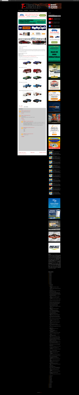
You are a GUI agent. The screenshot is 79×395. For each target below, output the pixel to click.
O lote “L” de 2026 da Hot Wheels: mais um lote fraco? (56, 156)
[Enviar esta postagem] (21, 105)
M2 (51, 261)
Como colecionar (54, 256)
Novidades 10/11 (51, 345)
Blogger (41, 392)
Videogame (59, 267)
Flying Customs (51, 258)
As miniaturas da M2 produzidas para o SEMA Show (55, 294)
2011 (49, 385)
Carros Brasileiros (58, 255)
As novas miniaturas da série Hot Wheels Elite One (55, 293)
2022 (49, 276)
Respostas (23, 119)
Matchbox (59, 261)
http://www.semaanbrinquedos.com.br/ (32, 56)
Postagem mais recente (22, 152)
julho (50, 377)
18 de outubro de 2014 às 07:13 (30, 127)
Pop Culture (56, 263)
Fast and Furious (59, 257)
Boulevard (49, 255)
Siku (55, 265)
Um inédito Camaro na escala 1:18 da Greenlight (55, 344)
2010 (49, 386)
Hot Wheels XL (56, 260)
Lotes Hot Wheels (20, 10)
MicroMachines (49, 262)
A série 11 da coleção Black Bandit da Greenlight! (55, 337)
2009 (49, 387)
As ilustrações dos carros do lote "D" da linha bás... (55, 290)
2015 (49, 282)
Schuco (54, 265)
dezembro (51, 284)
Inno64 (60, 260)
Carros (55, 255)
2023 (49, 275)
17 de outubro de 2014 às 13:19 (26, 115)
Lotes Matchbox (26, 10)
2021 (49, 277)
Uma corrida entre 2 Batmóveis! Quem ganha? (54, 303)
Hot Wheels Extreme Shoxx (52, 366)
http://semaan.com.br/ (25, 56)
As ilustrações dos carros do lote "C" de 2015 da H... (55, 339)
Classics (50, 256)
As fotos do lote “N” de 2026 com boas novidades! (56, 169)
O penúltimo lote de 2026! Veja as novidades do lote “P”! (56, 165)
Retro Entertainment (58, 264)
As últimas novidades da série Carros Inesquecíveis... (53, 331)
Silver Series (57, 265)
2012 (49, 384)
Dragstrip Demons (52, 257)
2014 (49, 283)
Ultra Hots (56, 267)
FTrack (22, 115)
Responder (22, 118)
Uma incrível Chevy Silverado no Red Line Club (55, 338)
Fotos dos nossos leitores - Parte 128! (54, 304)
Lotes (49, 261)
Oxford (53, 263)
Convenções (58, 256)
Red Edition (54, 264)
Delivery (49, 257)
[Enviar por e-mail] (24, 106)
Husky (58, 260)
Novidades (21, 106)
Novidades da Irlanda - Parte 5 (53, 291)
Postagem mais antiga (42, 152)
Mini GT (53, 262)
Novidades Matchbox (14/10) (53, 335)
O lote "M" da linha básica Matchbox (53, 356)
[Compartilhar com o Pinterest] (27, 106)
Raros (51, 264)
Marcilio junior (25, 127)
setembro (51, 375)
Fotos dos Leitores (58, 258)
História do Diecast (31, 10)
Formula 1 (55, 258)
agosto (50, 376)
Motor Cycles (56, 262)
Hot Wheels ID (53, 260)
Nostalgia (60, 262)
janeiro (50, 382)
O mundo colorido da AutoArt (53, 312)
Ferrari (49, 258)
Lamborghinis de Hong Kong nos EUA (54, 313)
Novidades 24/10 (51, 307)
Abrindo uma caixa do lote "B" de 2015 (54, 305)
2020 (49, 278)
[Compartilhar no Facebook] (26, 106)
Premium (60, 263)
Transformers (51, 267)
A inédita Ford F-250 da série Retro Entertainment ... (55, 302)
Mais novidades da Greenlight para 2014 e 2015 (55, 292)
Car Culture (52, 255)
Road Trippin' (51, 265)
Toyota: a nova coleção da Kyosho (53, 350)
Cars (48, 256)
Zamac (55, 268)
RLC (49, 265)
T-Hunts (59, 266)
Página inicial (32, 152)
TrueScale (54, 267)
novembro (51, 285)
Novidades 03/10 (51, 365)
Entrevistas (55, 257)
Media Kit (37, 10)
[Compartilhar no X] (25, 106)
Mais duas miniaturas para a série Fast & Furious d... (55, 355)
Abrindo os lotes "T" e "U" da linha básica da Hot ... (55, 367)
